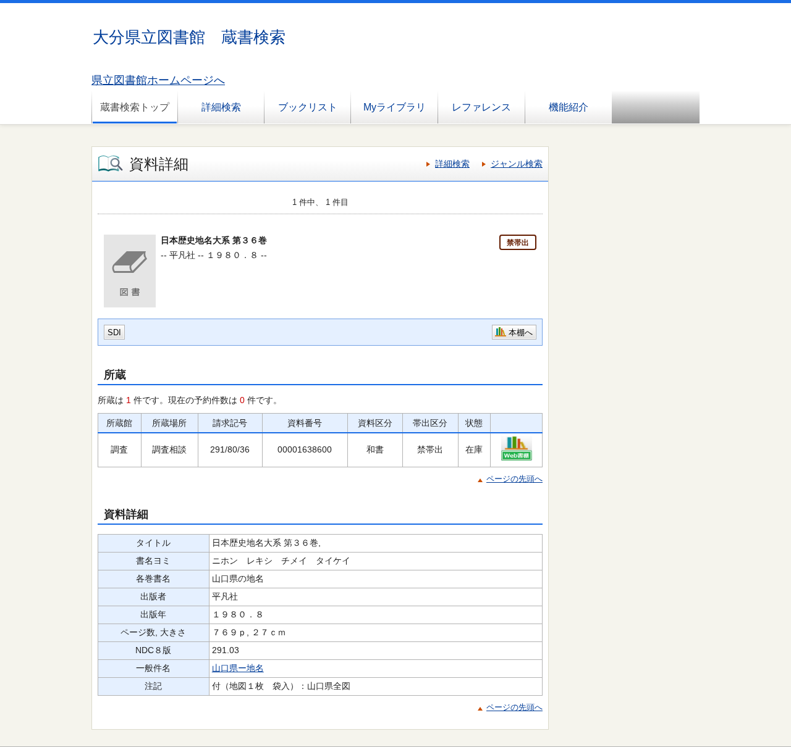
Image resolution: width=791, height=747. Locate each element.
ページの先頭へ (514, 478)
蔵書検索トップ (134, 107)
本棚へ (521, 332)
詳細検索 (221, 107)
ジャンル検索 (517, 164)
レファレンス (481, 107)
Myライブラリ (394, 107)
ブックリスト (307, 107)
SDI (114, 332)
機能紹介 (568, 107)
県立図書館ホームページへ (158, 80)
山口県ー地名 (238, 668)
